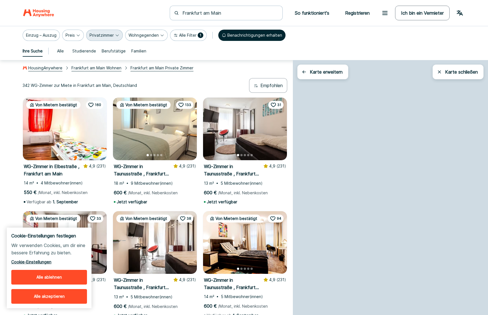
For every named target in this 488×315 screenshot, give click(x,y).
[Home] (39, 12)
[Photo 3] (64, 155)
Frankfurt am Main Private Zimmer (161, 67)
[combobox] (229, 13)
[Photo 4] (67, 155)
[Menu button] (385, 13)
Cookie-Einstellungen (31, 261)
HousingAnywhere (45, 67)
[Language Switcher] (459, 13)
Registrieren (357, 13)
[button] (41, 35)
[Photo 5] (71, 155)
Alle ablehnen (49, 277)
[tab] (33, 51)
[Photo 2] (61, 155)
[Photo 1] (57, 155)
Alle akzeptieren (49, 296)
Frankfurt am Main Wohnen (96, 67)
